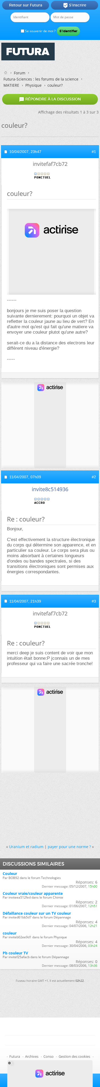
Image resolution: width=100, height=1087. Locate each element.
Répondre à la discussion (50, 99)
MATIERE (11, 85)
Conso (48, 1056)
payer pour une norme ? (69, 846)
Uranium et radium (26, 846)
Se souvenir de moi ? (39, 31)
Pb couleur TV (15, 952)
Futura (14, 1056)
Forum (19, 72)
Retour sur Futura (25, 5)
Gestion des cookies (74, 1056)
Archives (31, 1056)
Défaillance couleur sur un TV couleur (37, 913)
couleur (10, 933)
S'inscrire (74, 5)
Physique (33, 85)
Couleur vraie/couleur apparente (33, 893)
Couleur (10, 873)
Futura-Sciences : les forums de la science (40, 79)
